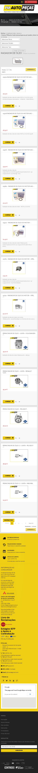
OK (30, 694)
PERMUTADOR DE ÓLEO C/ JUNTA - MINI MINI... (18, 483)
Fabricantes (4, 728)
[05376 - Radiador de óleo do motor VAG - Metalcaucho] (19, 158)
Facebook (3, 680)
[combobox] (10, 39)
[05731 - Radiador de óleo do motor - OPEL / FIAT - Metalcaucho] (19, 305)
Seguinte (31, 523)
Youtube (13, 680)
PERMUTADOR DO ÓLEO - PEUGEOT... (15, 409)
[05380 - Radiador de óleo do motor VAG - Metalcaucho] (19, 194)
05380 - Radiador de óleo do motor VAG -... (19, 186)
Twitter (6, 680)
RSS (10, 680)
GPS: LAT (5, 666)
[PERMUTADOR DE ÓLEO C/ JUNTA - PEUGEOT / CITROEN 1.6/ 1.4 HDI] (19, 455)
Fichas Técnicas (5, 733)
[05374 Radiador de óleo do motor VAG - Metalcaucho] (19, 85)
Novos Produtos (5, 722)
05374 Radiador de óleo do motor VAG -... (18, 77)
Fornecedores (4, 730)
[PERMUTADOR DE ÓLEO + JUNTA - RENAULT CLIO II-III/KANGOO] (19, 381)
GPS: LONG (5, 669)
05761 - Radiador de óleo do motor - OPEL (18, 259)
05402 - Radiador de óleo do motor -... (17, 223)
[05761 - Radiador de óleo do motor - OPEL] (19, 267)
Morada (4, 643)
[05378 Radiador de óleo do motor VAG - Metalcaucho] (19, 122)
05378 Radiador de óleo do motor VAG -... (18, 113)
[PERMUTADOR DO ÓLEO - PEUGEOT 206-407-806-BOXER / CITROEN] (19, 417)
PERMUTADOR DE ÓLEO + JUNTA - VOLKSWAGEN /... (19, 334)
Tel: (3, 653)
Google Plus (16, 680)
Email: (4, 672)
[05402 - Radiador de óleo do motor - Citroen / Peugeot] (19, 231)
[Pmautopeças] (19, 8)
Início (3, 20)
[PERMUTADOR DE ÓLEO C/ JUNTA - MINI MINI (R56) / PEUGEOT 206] (19, 492)
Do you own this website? (11, 694)
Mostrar (4, 70)
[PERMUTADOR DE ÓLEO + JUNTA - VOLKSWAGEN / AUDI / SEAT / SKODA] (19, 343)
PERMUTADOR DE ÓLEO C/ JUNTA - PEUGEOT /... (18, 446)
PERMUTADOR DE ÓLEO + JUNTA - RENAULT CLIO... (17, 372)
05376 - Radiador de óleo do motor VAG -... (18, 150)
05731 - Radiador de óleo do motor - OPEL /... (18, 296)
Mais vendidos (5, 725)
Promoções (4, 719)
